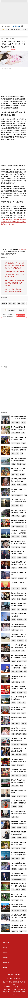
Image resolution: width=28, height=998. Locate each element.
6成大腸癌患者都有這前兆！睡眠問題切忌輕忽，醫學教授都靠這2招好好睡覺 (14, 274)
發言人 (25, 827)
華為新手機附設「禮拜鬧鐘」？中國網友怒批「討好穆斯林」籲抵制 (18, 854)
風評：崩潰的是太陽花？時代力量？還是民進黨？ (18, 438)
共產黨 (18, 588)
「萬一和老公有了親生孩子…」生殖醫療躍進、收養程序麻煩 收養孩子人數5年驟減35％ (18, 501)
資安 (21, 921)
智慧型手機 (15, 931)
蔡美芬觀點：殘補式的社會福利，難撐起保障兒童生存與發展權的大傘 (18, 521)
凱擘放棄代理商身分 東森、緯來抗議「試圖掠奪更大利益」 (18, 781)
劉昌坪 (23, 516)
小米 (25, 931)
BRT (18, 609)
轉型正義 (14, 869)
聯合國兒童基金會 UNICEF (19, 910)
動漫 (17, 474)
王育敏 (23, 848)
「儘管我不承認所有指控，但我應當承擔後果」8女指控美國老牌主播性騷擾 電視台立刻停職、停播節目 (19, 874)
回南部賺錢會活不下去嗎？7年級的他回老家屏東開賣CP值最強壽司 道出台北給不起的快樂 (19, 428)
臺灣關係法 (20, 640)
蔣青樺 (20, 807)
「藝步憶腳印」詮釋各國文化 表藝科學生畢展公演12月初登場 (18, 771)
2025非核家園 (15, 537)
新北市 (18, 651)
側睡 (23, 304)
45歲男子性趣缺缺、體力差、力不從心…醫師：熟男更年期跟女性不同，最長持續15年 (18, 542)
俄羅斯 (13, 827)
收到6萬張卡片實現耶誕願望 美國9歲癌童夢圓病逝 (19, 708)
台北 (13, 433)
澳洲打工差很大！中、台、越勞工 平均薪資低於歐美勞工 (18, 895)
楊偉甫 (18, 682)
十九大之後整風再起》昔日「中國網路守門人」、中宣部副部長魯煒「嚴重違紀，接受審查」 (19, 667)
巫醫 (25, 620)
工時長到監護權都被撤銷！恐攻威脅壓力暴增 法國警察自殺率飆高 (18, 812)
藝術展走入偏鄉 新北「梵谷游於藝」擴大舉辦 (18, 750)
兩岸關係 (14, 568)
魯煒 (25, 672)
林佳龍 (13, 609)
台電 (13, 682)
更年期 (23, 547)
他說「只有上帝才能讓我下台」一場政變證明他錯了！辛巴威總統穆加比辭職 (18, 480)
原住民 (13, 620)
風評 (13, 443)
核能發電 (20, 578)
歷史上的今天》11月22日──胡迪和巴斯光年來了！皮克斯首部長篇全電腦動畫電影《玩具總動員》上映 (18, 470)
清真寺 (18, 858)
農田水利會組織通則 (17, 495)
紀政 (13, 890)
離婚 (13, 723)
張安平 (13, 640)
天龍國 (18, 433)
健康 (13, 38)
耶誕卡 (23, 713)
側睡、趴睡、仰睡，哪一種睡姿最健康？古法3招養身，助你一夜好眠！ (14, 282)
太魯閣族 (19, 620)
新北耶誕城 (20, 765)
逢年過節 (18, 734)
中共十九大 (19, 672)
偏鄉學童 (18, 755)
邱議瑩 (23, 443)
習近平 (13, 557)
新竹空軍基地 (15, 744)
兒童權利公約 (19, 526)
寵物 (13, 848)
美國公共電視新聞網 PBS (19, 879)
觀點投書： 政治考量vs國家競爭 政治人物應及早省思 (18, 604)
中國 (13, 588)
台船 (24, 464)
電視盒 (18, 422)
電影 (13, 474)
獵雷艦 (13, 464)
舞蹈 (13, 775)
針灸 (14, 304)
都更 (13, 516)
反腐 (13, 672)
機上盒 (23, 422)
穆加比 (19, 485)
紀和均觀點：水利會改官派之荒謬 (18, 490)
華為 (23, 858)
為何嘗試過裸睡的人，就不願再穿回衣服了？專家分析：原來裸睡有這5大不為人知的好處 (13, 222)
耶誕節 (13, 713)
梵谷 (13, 755)
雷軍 (21, 931)
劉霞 (18, 599)
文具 (21, 454)
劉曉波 (13, 599)
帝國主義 (24, 588)
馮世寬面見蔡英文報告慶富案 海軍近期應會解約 (18, 833)
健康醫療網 (13, 49)
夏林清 (13, 703)
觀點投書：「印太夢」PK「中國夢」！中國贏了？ (18, 553)
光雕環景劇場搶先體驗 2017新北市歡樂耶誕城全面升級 (18, 760)
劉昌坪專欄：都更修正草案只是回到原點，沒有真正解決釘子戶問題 (18, 511)
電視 (13, 422)
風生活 (7, 38)
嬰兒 (13, 505)
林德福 (23, 890)
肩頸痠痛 (4, 304)
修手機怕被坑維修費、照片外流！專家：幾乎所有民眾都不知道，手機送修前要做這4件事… (18, 916)
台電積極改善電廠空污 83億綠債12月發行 (18, 677)
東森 (21, 786)
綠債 (23, 682)
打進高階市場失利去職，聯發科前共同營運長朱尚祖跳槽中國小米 (18, 926)
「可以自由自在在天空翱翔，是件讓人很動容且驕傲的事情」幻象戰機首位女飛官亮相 (18, 802)
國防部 (19, 464)
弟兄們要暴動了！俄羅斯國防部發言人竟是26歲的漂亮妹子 (18, 823)
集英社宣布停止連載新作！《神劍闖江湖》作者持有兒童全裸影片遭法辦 (18, 688)
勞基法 (25, 661)
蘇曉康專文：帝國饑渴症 (18, 583)
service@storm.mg (18, 987)
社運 (13, 651)
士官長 (18, 723)
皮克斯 (22, 474)
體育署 (18, 890)
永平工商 (18, 775)
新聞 (6, 29)
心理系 (19, 703)
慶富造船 (19, 796)
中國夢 (19, 557)
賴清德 (19, 661)
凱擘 (17, 786)
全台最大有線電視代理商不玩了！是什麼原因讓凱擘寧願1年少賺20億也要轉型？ (18, 418)
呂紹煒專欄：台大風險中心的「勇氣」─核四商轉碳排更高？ (18, 532)
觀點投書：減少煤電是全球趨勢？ (18, 573)
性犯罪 (13, 692)
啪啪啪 (18, 547)
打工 (21, 900)
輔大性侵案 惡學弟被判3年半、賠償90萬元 (18, 698)
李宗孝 (26, 796)
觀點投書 (14, 578)
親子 (21, 505)
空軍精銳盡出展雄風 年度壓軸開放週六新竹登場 (18, 739)
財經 (17, 29)
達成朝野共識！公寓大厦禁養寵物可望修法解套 (18, 843)
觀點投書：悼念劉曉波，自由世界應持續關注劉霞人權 (18, 594)
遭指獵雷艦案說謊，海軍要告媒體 (18, 791)
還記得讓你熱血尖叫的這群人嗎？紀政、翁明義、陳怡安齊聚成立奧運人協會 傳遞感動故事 (18, 885)
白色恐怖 (20, 869)
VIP (3, 29)
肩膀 (18, 304)
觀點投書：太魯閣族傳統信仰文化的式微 (18, 615)
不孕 (17, 505)
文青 (17, 454)
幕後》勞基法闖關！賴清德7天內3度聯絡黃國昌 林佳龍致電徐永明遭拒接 (19, 656)
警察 (17, 817)
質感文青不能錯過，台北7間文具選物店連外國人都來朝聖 (19, 449)
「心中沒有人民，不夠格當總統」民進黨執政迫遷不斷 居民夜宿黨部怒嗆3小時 (18, 646)
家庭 (13, 630)
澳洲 (13, 900)
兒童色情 (19, 692)
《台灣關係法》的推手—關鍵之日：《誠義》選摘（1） (18, 636)
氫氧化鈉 (24, 723)
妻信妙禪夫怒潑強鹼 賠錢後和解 (18, 719)
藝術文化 (25, 755)
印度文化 (25, 775)
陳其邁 (18, 848)
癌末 (18, 713)
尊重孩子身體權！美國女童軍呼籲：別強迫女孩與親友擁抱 (18, 729)
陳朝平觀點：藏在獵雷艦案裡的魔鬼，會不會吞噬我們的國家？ (18, 459)
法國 (13, 817)
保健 (10, 304)
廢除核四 (23, 537)
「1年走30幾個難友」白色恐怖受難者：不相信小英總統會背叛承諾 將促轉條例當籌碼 (18, 864)
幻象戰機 (14, 807)
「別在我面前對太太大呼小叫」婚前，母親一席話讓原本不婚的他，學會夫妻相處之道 (18, 625)
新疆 (13, 858)
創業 (23, 433)
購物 (13, 454)
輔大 (24, 703)
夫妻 (21, 630)
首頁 (2, 38)
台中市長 (24, 609)
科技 (13, 921)
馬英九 (26, 568)
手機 (17, 921)
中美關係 (25, 557)
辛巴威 (13, 485)
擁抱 (13, 734)
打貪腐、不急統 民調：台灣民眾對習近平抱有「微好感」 (19, 563)
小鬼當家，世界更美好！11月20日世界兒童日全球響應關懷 (18, 906)
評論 (12, 29)
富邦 (13, 786)
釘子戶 (18, 516)
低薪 (17, 900)
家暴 (13, 526)
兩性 (13, 547)
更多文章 (11, 224)
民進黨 (18, 443)
